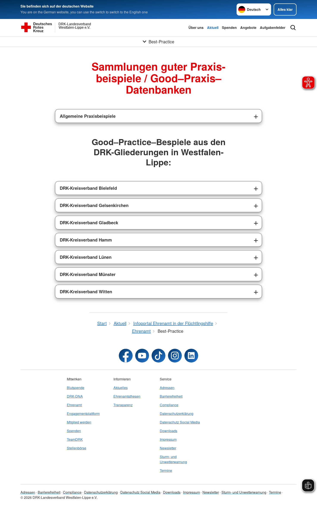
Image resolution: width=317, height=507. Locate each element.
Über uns (196, 27)
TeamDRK (75, 439)
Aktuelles (120, 387)
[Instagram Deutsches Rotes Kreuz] (175, 356)
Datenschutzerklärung (176, 413)
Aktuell (212, 27)
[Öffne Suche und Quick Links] (293, 27)
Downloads (168, 430)
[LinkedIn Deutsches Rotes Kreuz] (191, 356)
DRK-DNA (75, 396)
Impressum (168, 439)
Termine (166, 470)
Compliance (169, 404)
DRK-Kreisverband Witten (86, 291)
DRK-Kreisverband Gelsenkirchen (94, 205)
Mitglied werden (79, 422)
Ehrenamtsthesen (126, 396)
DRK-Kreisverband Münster (88, 274)
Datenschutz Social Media (180, 422)
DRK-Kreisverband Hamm (86, 240)
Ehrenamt (74, 404)
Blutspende (75, 387)
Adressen (167, 387)
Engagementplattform (83, 413)
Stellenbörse (76, 448)
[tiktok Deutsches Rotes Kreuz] (158, 356)
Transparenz (123, 404)
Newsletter (168, 448)
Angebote (248, 27)
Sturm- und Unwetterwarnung (173, 459)
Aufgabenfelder (272, 27)
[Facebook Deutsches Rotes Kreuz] (126, 356)
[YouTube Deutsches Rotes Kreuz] (142, 356)
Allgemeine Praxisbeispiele (88, 116)
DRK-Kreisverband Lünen (85, 257)
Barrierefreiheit (171, 396)
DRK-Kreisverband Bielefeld (88, 188)
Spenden (229, 27)
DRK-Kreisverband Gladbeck (89, 222)
